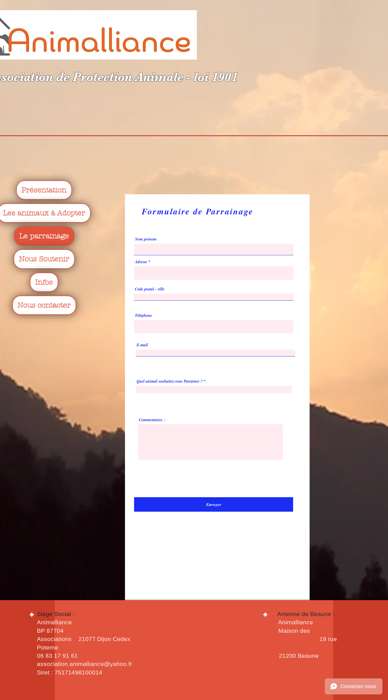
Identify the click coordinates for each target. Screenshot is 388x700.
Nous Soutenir (44, 259)
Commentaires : (152, 420)
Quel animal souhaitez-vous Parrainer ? (170, 381)
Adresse (141, 262)
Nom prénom (146, 239)
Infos (44, 282)
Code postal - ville (149, 289)
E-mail (142, 345)
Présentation (44, 190)
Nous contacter (44, 305)
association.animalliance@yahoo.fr (84, 664)
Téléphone (143, 315)
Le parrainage (44, 236)
